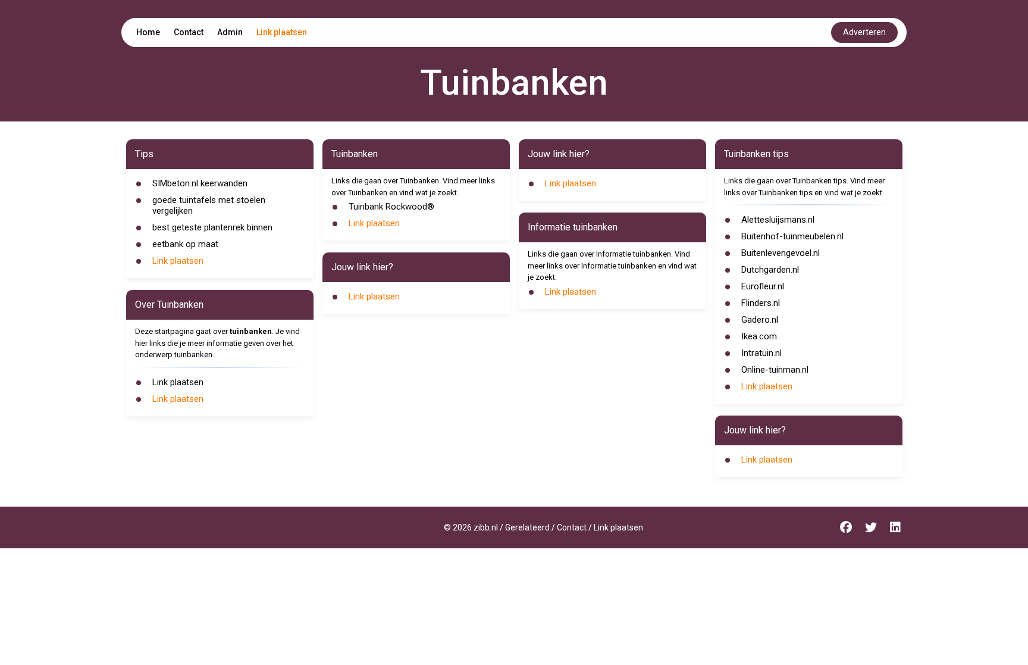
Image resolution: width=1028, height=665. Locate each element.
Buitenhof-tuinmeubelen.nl (792, 236)
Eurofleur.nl (762, 286)
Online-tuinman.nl (774, 369)
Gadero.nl (759, 319)
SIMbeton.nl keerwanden (199, 183)
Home (148, 32)
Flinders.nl (760, 303)
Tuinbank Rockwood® (391, 206)
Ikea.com (759, 336)
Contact (188, 32)
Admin (230, 32)
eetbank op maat (185, 244)
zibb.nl (486, 527)
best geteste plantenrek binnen (212, 227)
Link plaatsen (281, 32)
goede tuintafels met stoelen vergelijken (208, 205)
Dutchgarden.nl (770, 269)
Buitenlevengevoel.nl (780, 253)
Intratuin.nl (761, 353)
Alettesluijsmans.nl (777, 219)
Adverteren (864, 32)
